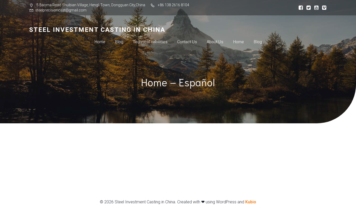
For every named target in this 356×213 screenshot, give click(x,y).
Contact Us (187, 41)
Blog (119, 41)
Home (99, 41)
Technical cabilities (150, 41)
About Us (215, 41)
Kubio (250, 201)
